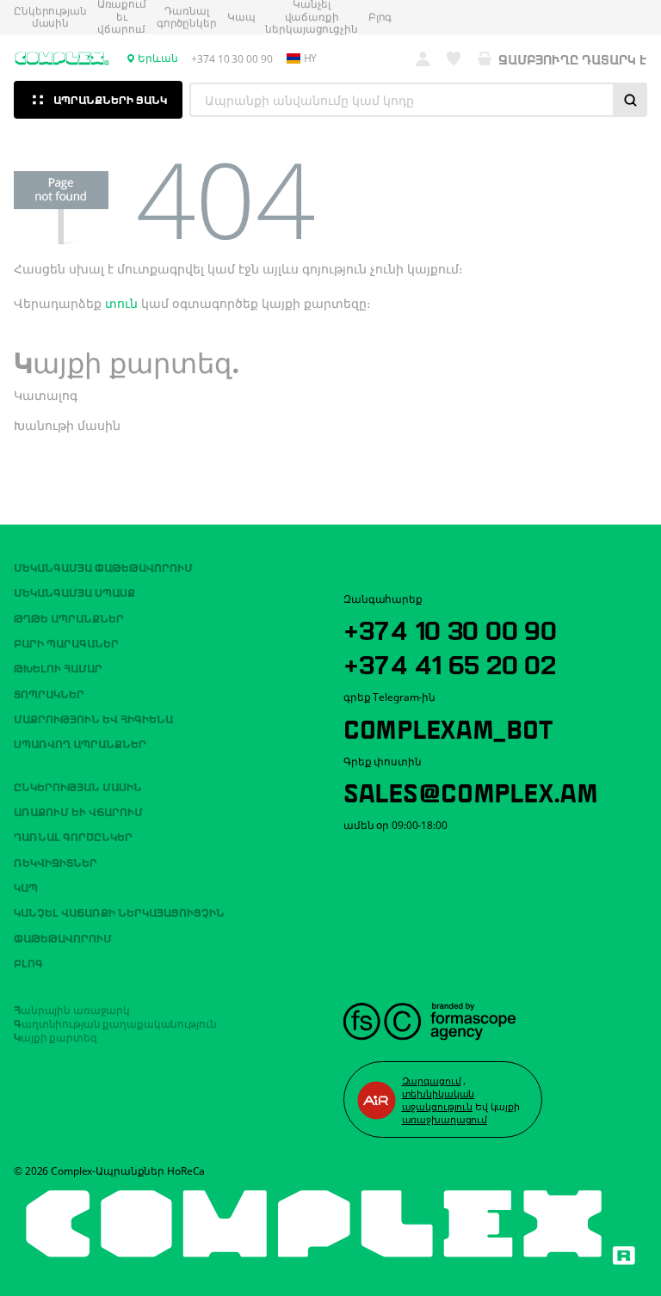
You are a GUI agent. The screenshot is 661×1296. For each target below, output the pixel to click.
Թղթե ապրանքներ (69, 617)
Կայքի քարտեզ (55, 1036)
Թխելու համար (58, 667)
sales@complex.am (470, 790)
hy (311, 58)
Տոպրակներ (49, 693)
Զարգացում (431, 1080)
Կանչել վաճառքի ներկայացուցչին (119, 911)
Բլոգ (380, 17)
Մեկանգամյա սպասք (74, 591)
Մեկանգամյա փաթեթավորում (103, 566)
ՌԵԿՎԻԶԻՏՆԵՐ (55, 861)
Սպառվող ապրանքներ (80, 743)
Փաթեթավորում (63, 937)
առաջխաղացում (445, 1119)
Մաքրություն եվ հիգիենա (93, 718)
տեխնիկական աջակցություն (438, 1100)
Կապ (241, 17)
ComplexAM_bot (447, 727)
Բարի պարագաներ (66, 642)
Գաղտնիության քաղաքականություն (115, 1022)
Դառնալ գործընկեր (187, 17)
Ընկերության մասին (50, 17)
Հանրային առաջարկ (72, 1008)
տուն (121, 303)
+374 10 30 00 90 (450, 628)
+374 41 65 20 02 (449, 662)
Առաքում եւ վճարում (78, 811)
